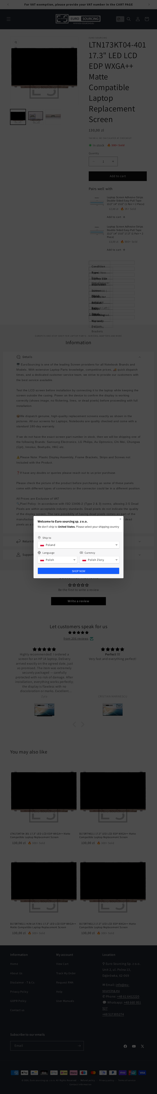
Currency (90, 552)
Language (49, 552)
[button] (78, 545)
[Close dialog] (120, 519)
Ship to (47, 538)
